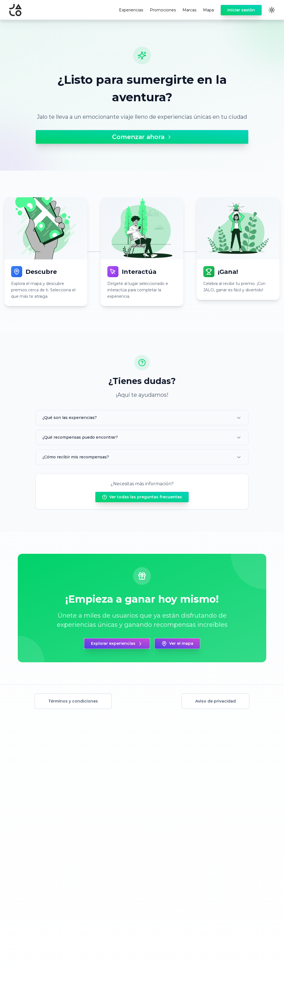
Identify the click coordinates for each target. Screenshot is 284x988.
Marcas (189, 9)
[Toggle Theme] (271, 10)
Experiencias (131, 9)
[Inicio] (15, 10)
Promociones (163, 9)
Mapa (208, 9)
